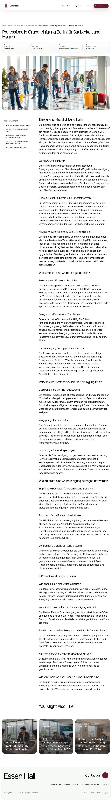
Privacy (92, 793)
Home (4, 25)
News (10, 25)
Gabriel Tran (9, 49)
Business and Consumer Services (25, 25)
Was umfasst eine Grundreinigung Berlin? (17, 130)
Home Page (55, 784)
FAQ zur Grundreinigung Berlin (15, 147)
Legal (106, 793)
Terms (99, 793)
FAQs (75, 784)
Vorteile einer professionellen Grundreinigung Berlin (15, 136)
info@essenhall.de (90, 784)
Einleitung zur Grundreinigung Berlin (17, 125)
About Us (84, 793)
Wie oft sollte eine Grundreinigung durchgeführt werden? (17, 142)
